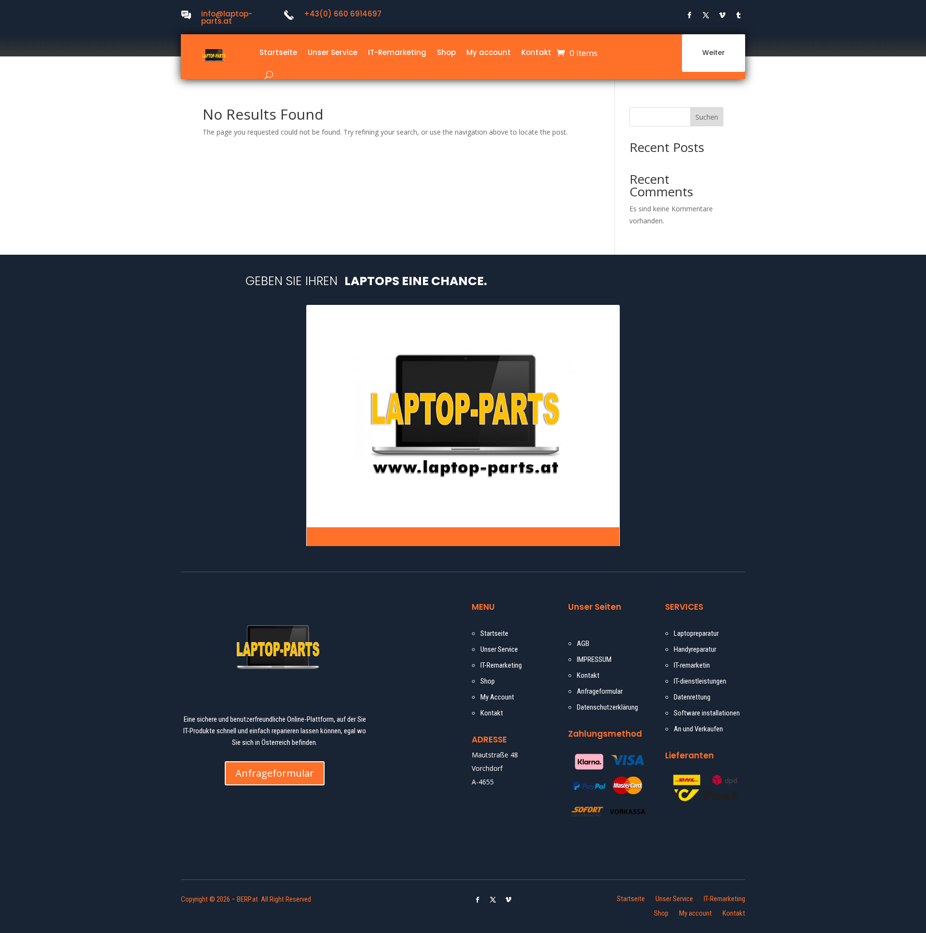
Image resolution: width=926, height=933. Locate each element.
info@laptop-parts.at (226, 17)
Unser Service (332, 52)
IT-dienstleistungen (700, 681)
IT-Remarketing (397, 52)
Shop (446, 52)
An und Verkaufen (698, 729)
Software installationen (707, 713)
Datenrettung (692, 697)
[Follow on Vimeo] (722, 15)
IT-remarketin (692, 665)
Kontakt (536, 52)
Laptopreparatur (696, 633)
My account (488, 52)
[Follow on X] (706, 15)
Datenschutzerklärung (607, 707)
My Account (498, 697)
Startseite (278, 52)
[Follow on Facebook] (689, 15)
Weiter (713, 52)
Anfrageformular (274, 773)
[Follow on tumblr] (739, 15)
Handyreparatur (695, 649)
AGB (583, 643)
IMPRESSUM (594, 659)
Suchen (706, 117)
